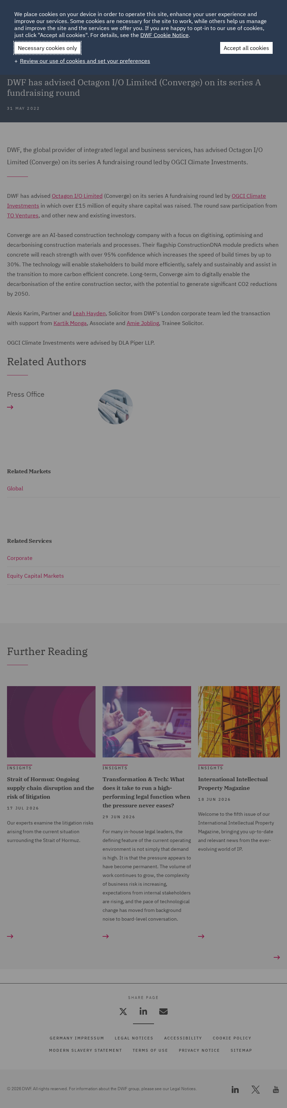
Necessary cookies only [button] (47, 47)
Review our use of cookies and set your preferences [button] (85, 60)
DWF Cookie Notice (164, 34)
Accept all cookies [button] (246, 47)
